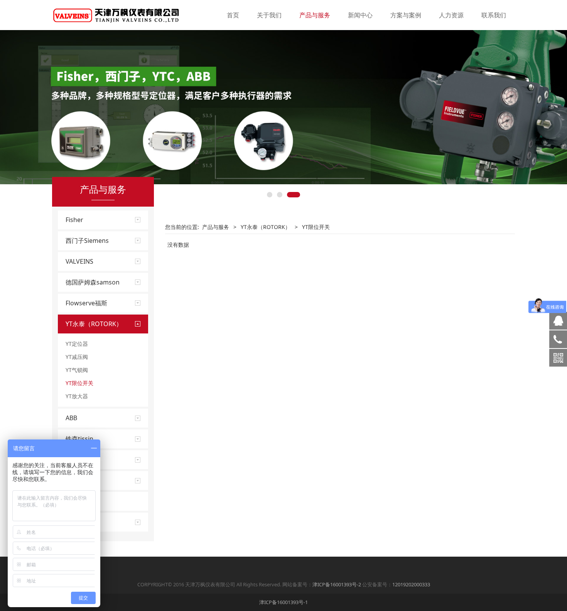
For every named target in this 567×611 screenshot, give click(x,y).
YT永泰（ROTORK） (94, 324)
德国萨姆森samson (93, 282)
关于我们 (269, 15)
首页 (233, 15)
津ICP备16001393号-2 (336, 584)
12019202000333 (411, 584)
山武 (72, 459)
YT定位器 (77, 343)
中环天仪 (78, 522)
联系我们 (493, 15)
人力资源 (451, 15)
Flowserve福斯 (86, 303)
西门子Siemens (87, 240)
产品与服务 (314, 15)
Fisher (74, 219)
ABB (71, 418)
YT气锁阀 (77, 370)
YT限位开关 (79, 383)
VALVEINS (79, 261)
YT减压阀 (77, 356)
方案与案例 (405, 15)
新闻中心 (360, 15)
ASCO (74, 480)
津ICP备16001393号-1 (283, 602)
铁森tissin (79, 438)
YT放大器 (77, 396)
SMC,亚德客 (82, 501)
